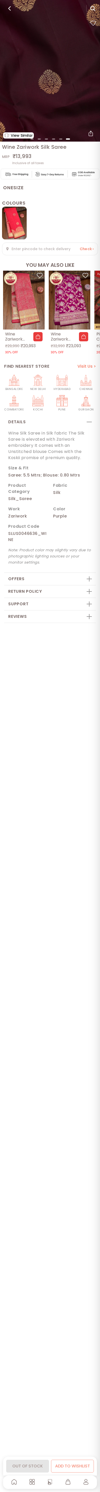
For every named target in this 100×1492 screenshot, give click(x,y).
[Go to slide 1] (32, 139)
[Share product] (91, 133)
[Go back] (9, 8)
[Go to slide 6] (68, 139)
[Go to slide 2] (39, 139)
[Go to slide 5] (60, 139)
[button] (38, 336)
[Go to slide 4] (53, 139)
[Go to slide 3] (46, 139)
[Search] (93, 8)
